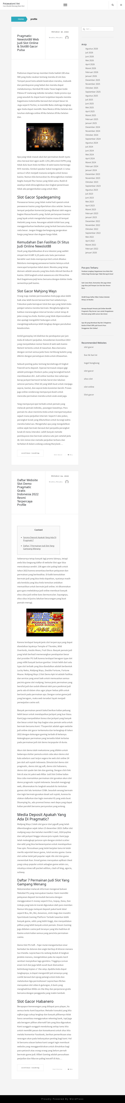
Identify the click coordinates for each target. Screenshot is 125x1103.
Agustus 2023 (91, 189)
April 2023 (90, 205)
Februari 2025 (91, 119)
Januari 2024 (91, 170)
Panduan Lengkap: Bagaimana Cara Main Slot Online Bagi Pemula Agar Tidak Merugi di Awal (97, 272)
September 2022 (93, 233)
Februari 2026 (91, 72)
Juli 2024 (89, 146)
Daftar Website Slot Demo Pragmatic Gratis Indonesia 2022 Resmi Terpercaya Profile (28, 492)
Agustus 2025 (91, 95)
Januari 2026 (91, 76)
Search (113, 5)
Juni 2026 (89, 56)
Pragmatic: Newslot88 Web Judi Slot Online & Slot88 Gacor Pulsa (28, 43)
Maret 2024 (90, 162)
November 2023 (92, 178)
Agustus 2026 (91, 48)
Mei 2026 (89, 60)
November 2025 (92, 84)
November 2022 (92, 225)
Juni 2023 (89, 197)
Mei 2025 (89, 107)
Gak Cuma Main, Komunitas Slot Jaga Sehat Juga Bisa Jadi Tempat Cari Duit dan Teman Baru (96, 285)
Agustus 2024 (91, 142)
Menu (121, 5)
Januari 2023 (91, 217)
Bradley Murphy (56, 37)
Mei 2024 (89, 154)
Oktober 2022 (91, 229)
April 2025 (90, 111)
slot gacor (89, 347)
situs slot (88, 378)
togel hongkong (91, 363)
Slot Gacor (58, 454)
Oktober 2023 (91, 182)
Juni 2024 (89, 150)
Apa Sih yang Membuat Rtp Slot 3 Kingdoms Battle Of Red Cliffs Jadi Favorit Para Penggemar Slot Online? (96, 325)
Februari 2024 (91, 166)
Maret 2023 (90, 209)
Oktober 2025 (91, 88)
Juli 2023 (89, 193)
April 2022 (90, 240)
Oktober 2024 (91, 135)
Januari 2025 (91, 123)
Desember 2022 (92, 221)
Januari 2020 (91, 252)
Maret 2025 (90, 115)
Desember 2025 (92, 80)
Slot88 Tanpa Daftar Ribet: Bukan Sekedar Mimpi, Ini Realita (96, 298)
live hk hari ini (90, 355)
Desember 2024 (92, 127)
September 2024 (93, 139)
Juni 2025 (89, 103)
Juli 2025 (89, 99)
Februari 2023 (91, 213)
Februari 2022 (91, 248)
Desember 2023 (92, 174)
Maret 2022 (90, 244)
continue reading (30, 453)
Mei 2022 (89, 237)
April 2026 (90, 64)
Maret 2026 (90, 68)
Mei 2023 (89, 201)
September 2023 (93, 186)
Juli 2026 (89, 52)
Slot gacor (89, 394)
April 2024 (90, 158)
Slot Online (57, 1069)
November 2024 (92, 131)
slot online (89, 386)
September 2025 (93, 91)
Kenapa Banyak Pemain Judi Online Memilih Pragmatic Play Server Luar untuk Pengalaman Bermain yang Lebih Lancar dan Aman (97, 311)
